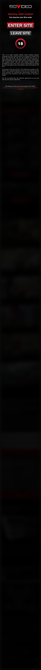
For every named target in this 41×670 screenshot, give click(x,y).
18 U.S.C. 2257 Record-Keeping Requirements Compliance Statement (20, 88)
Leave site (20, 33)
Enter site (20, 25)
